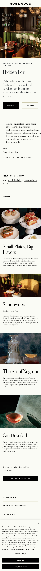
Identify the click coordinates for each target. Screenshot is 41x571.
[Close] (38, 523)
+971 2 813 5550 (16, 176)
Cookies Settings (20, 553)
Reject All (20, 560)
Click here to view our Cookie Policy (22, 549)
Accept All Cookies (20, 567)
